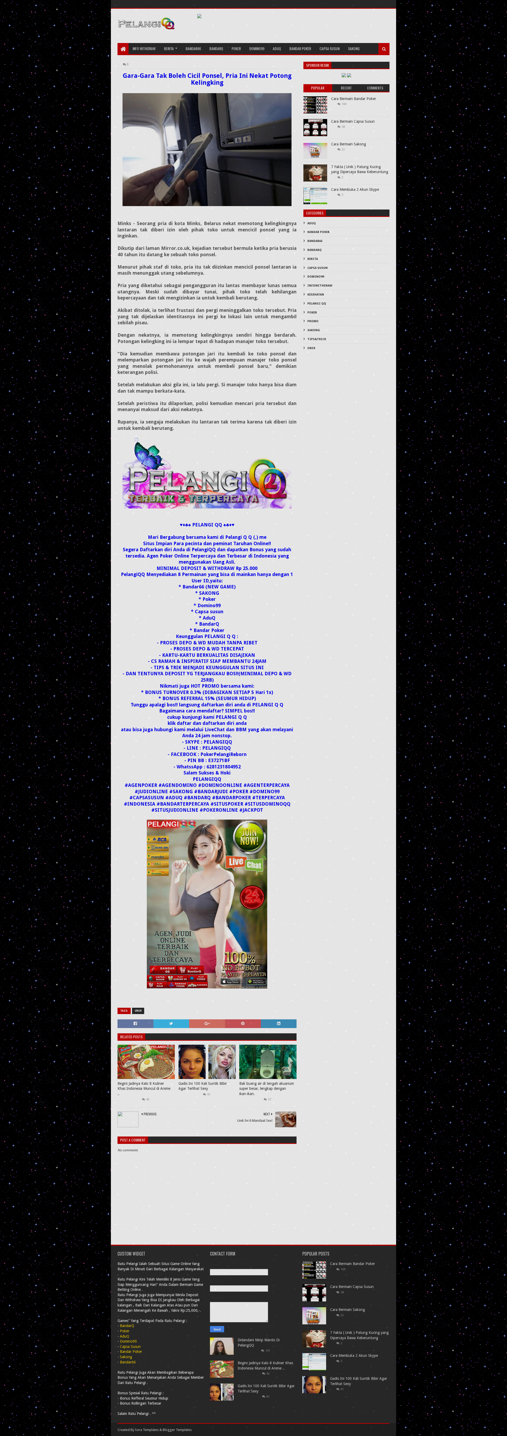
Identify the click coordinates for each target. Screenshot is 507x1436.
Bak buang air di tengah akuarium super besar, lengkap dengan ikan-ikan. (266, 1088)
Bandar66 (193, 48)
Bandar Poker (300, 48)
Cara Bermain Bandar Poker (353, 99)
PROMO (312, 321)
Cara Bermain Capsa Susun (353, 121)
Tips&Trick (316, 339)
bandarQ (216, 48)
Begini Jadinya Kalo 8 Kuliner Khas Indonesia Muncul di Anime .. (144, 1088)
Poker (236, 48)
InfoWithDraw (319, 285)
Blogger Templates (177, 1430)
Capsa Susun (330, 48)
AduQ (277, 48)
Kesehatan (315, 294)
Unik (138, 1010)
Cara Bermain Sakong (348, 144)
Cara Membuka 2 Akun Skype (355, 189)
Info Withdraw (144, 48)
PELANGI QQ (316, 303)
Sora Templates (147, 1430)
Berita (169, 48)
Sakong (354, 48)
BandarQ (314, 250)
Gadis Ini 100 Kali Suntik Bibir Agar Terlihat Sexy (203, 1086)
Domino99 (256, 48)
